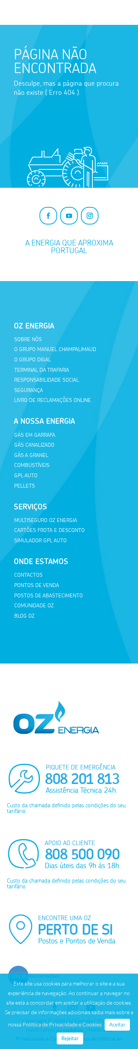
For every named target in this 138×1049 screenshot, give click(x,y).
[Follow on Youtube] (69, 215)
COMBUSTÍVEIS (31, 465)
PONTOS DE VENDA (36, 585)
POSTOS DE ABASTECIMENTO (48, 595)
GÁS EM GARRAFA (34, 435)
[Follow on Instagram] (90, 215)
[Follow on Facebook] (48, 215)
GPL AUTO (26, 475)
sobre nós (28, 339)
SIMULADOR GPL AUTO (40, 540)
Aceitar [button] (117, 1024)
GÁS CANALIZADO (34, 445)
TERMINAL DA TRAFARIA (41, 370)
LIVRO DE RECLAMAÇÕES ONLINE (52, 400)
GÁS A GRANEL (31, 455)
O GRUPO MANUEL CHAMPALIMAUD (55, 349)
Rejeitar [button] (70, 1038)
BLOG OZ (24, 616)
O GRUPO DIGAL (32, 359)
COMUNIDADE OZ (34, 605)
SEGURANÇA (28, 390)
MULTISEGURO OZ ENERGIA (45, 520)
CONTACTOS (28, 575)
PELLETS (24, 486)
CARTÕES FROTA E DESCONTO (49, 530)
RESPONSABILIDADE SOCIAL (46, 380)
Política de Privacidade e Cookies (62, 1024)
